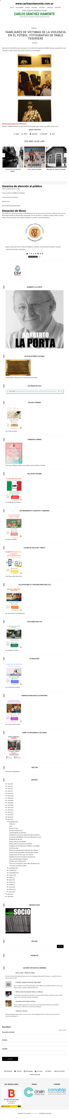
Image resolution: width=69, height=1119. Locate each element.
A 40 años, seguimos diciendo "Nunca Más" (28, 982)
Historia (34, 7)
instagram (29, 1071)
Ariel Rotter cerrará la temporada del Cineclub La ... (25, 835)
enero (11, 892)
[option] (13, 159)
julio (10, 877)
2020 (8, 798)
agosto (11, 875)
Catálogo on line (35, 1074)
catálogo (34, 28)
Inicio (12, 7)
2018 (8, 803)
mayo (11, 882)
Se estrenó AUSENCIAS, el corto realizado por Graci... (25, 837)
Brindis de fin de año (15, 839)
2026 (8, 784)
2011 (8, 819)
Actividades (19, 7)
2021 (8, 796)
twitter (19, 1071)
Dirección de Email (8, 1032)
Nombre (4, 1040)
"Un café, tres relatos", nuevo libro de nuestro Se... (24, 863)
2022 (8, 793)
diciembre (12, 822)
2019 (8, 800)
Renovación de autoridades (17, 841)
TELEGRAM (34, 134)
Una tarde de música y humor (18, 859)
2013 (8, 814)
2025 (8, 786)
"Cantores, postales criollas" (18, 866)
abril (10, 884)
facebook (9, 1071)
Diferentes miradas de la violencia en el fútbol (23, 850)
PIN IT (53, 134)
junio (10, 880)
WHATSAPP (44, 134)
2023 (8, 791)
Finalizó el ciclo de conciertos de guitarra (22, 857)
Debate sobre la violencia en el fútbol (20, 844)
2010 (8, 894)
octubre (11, 870)
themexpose (35, 1113)
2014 (8, 812)
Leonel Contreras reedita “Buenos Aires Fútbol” (23, 852)
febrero (11, 889)
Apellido (4, 1049)
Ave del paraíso (14, 848)
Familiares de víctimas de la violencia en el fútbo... (24, 846)
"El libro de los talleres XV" (17, 861)
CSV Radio (42, 7)
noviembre (12, 868)
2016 (8, 807)
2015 (8, 810)
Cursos (27, 7)
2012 (8, 817)
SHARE (17, 134)
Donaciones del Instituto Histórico (26, 1001)
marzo (11, 887)
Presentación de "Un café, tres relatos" (21, 855)
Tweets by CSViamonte (12, 771)
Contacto (50, 7)
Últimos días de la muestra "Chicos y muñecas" (29, 992)
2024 (8, 788)
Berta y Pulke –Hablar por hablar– (25, 973)
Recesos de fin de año (15, 830)
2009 (8, 896)
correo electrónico (43, 217)
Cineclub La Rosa (59, 1071)
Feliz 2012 (12, 824)
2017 (8, 805)
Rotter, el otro (13, 828)
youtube (39, 1071)
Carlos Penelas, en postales (17, 833)
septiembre (12, 873)
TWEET (25, 134)
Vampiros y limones (21, 1011)
